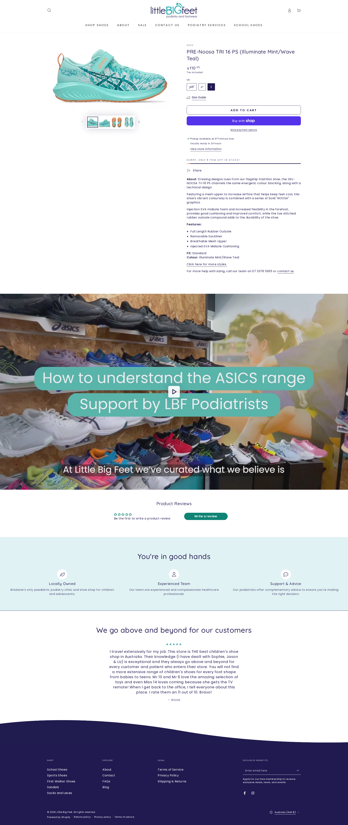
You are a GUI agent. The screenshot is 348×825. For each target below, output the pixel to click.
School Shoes (57, 769)
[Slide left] (82, 122)
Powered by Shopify (59, 817)
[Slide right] (139, 122)
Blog (105, 787)
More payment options (244, 129)
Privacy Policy (168, 775)
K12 (192, 87)
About (107, 769)
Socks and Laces (59, 793)
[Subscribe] (299, 771)
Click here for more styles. (207, 264)
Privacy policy (102, 817)
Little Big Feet (64, 812)
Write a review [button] (205, 516)
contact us (285, 271)
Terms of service (124, 817)
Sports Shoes (57, 775)
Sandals (53, 787)
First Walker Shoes (61, 781)
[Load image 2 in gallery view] (104, 122)
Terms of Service (171, 769)
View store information (205, 149)
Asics (190, 45)
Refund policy (82, 817)
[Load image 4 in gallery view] (128, 122)
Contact (108, 775)
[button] (49, 10)
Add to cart (244, 110)
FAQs (106, 781)
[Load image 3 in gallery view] (116, 122)
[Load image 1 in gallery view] (92, 122)
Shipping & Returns (172, 781)
